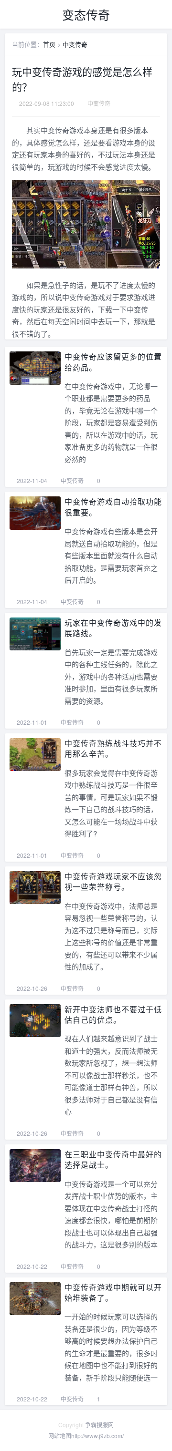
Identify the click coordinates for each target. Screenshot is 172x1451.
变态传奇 (86, 14)
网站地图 (59, 1435)
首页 (49, 44)
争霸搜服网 (99, 1424)
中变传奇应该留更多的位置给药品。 (113, 361)
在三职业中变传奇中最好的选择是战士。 (113, 1159)
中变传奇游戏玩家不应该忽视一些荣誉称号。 (113, 881)
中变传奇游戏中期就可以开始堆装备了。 (113, 1292)
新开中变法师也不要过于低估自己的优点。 (113, 1014)
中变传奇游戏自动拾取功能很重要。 (113, 506)
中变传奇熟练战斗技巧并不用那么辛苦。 (113, 748)
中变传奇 (75, 44)
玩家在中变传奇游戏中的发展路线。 (113, 627)
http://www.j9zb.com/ (97, 1435)
